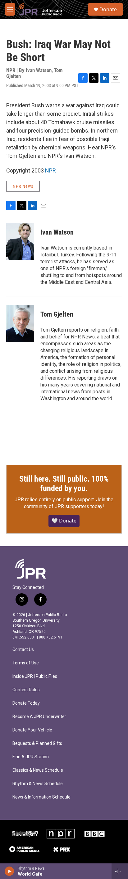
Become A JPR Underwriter (39, 716)
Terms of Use (25, 663)
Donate (108, 9)
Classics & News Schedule (37, 770)
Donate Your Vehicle (32, 730)
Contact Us (23, 649)
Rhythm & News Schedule (37, 783)
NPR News (23, 186)
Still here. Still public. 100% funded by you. (63, 483)
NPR (50, 170)
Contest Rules (26, 689)
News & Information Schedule (41, 797)
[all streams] (120, 871)
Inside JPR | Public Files (34, 676)
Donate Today (26, 703)
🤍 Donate (64, 520)
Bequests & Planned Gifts (37, 743)
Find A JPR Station (30, 757)
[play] (9, 871)
